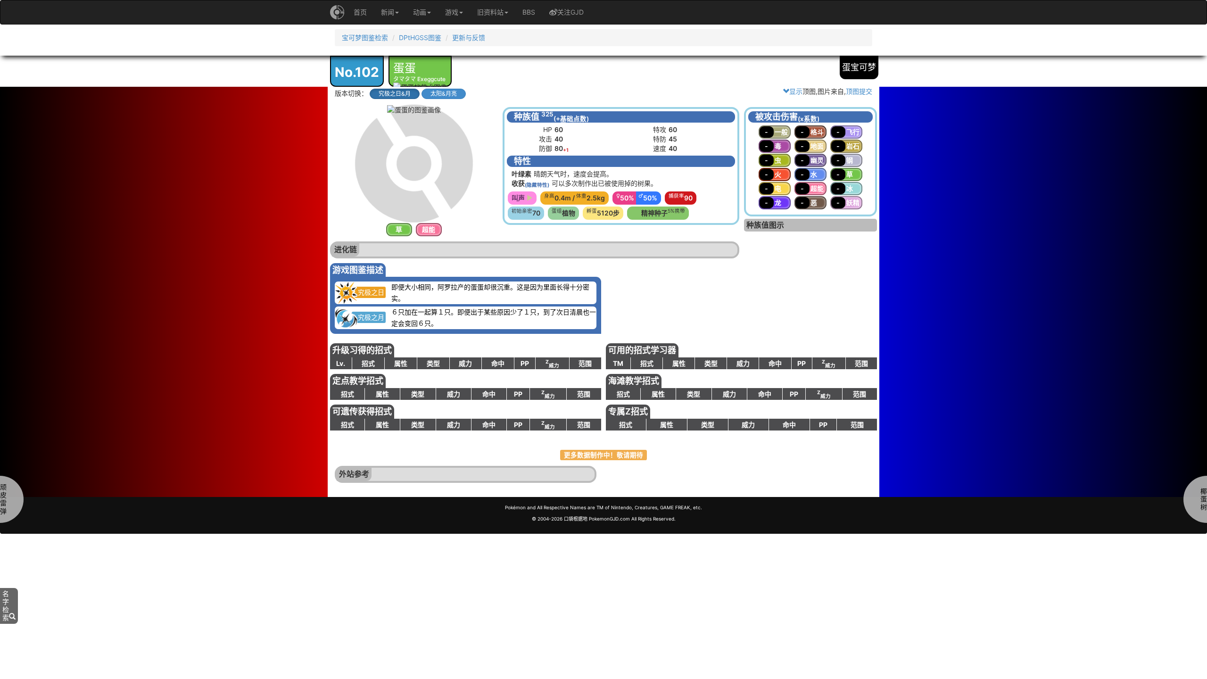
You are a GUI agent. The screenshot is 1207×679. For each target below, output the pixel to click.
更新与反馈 (468, 37)
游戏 (451, 12)
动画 (419, 12)
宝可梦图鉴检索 (365, 37)
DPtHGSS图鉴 (420, 37)
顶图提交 (859, 91)
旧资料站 (490, 12)
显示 (795, 91)
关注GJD (570, 12)
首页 (360, 12)
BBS (528, 12)
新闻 (387, 12)
